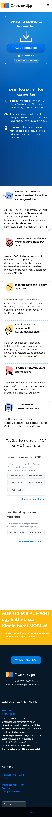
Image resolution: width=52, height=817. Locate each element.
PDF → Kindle (35, 483)
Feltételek (7, 710)
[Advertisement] (26, 579)
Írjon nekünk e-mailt (13, 775)
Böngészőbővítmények (14, 791)
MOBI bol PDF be (16, 532)
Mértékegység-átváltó (14, 785)
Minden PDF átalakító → (32, 499)
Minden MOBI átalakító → (32, 541)
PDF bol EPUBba (35, 476)
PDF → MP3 (16, 483)
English (7, 804)
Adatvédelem (9, 714)
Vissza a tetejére (37, 812)
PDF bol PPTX (16, 476)
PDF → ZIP (16, 490)
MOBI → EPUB (35, 532)
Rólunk (6, 778)
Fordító (6, 788)
